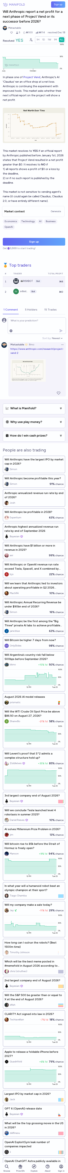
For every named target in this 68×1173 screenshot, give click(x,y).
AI (40, 221)
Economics (11, 221)
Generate (56, 211)
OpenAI (9, 226)
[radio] (38, 39)
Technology (28, 221)
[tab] (11, 309)
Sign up (58, 4)
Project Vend (31, 77)
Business (51, 221)
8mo (31, 344)
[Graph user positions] (30, 40)
